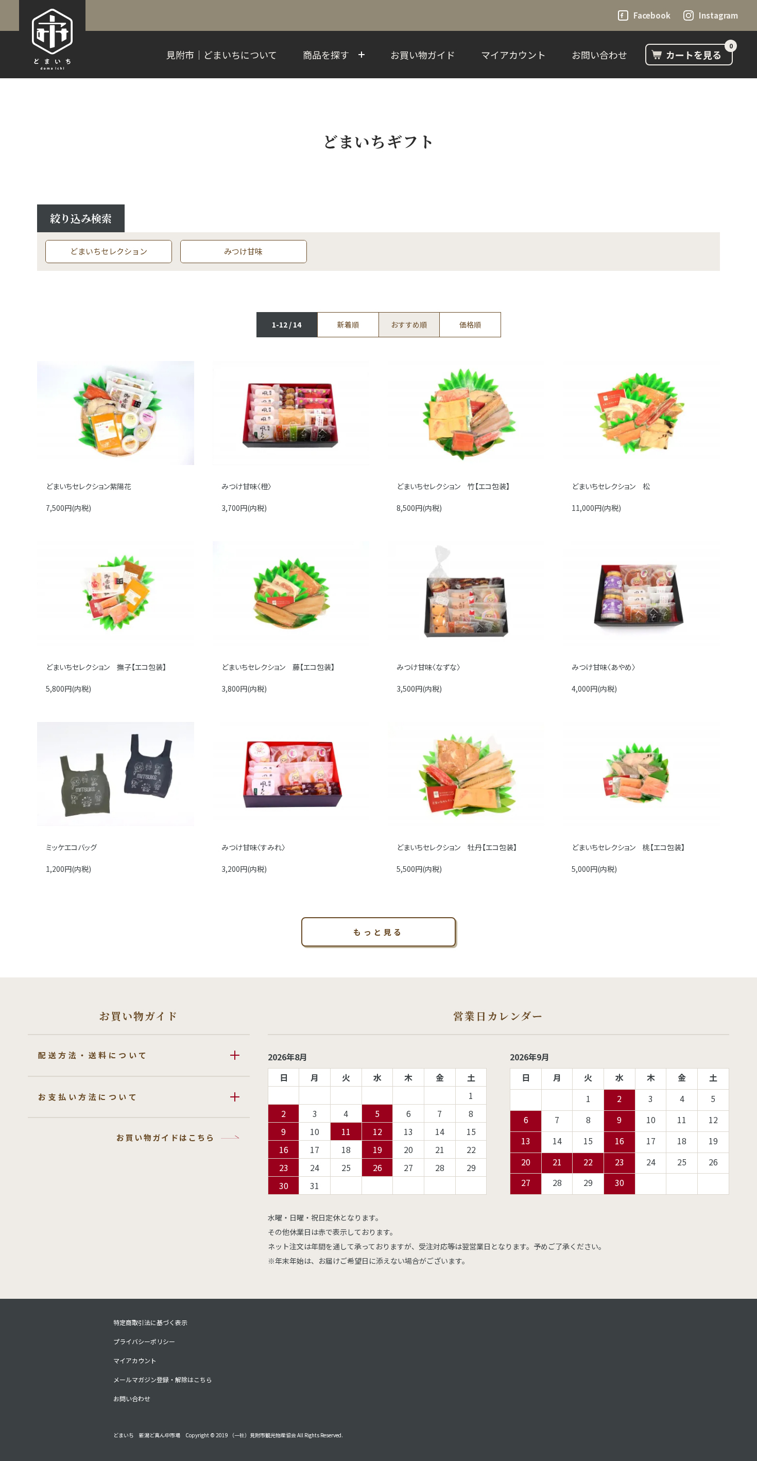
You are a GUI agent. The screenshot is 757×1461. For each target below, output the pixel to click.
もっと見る (378, 931)
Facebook (651, 15)
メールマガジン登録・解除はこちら (162, 1380)
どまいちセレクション (108, 251)
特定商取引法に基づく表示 (150, 1322)
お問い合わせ (599, 54)
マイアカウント (513, 54)
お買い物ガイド (422, 54)
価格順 (470, 324)
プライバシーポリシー (144, 1341)
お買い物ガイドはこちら (165, 1137)
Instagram (718, 15)
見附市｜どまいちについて (221, 54)
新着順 (348, 324)
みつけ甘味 (243, 251)
